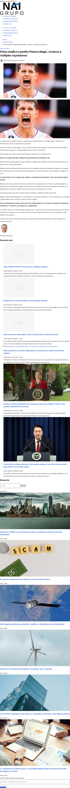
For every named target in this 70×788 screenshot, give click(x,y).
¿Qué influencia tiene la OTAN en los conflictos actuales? (25, 267)
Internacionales (4, 48)
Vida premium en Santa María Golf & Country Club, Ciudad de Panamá (30, 334)
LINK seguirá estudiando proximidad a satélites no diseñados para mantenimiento (32, 624)
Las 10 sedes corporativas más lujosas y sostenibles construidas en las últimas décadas (35, 714)
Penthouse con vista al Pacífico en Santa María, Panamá (25, 301)
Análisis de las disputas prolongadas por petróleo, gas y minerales (26, 669)
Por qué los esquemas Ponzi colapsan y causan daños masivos (25, 579)
